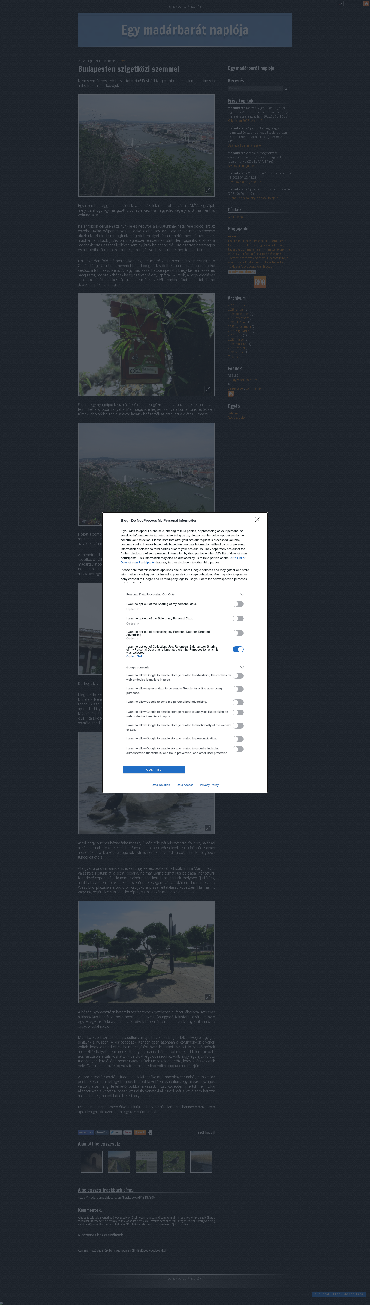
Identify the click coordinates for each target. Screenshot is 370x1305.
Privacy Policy (209, 785)
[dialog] (185, 652)
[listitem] (185, 594)
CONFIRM (154, 769)
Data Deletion (161, 785)
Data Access (185, 785)
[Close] (259, 521)
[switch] (238, 604)
